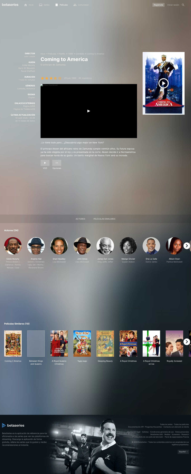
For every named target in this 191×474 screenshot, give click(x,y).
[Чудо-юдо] (82, 343)
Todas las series (166, 424)
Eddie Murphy (28, 65)
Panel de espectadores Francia (177, 437)
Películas (52, 54)
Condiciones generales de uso (162, 432)
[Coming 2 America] (13, 343)
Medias (167, 434)
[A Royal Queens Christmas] (59, 343)
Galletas (145, 432)
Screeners (176, 434)
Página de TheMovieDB (24, 109)
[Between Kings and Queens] (36, 343)
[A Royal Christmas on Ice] (151, 343)
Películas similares (104, 219)
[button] (13, 253)
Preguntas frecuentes (153, 427)
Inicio (43, 54)
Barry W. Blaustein (26, 68)
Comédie (80, 54)
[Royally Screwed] (174, 343)
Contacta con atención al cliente (176, 427)
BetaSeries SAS (156, 434)
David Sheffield (28, 71)
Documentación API (136, 427)
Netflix (62, 54)
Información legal (133, 432)
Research (185, 434)
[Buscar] (183, 4)
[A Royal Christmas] (128, 343)
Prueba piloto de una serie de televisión (147, 437)
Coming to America (95, 54)
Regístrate (158, 5)
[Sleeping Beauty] (105, 343)
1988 (70, 54)
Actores (80, 219)
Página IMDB (29, 106)
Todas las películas (181, 424)
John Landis (29, 56)
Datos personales (182, 432)
